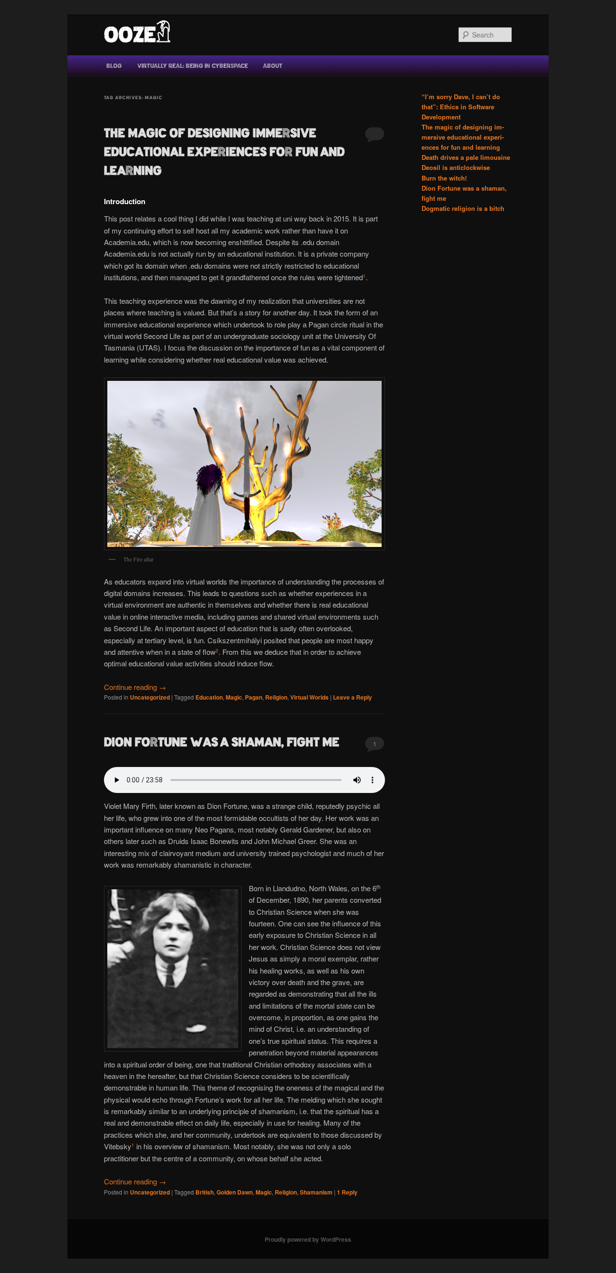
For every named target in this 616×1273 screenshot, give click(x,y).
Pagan (253, 697)
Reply (347, 1192)
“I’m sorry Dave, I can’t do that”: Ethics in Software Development (461, 106)
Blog (114, 65)
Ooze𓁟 (137, 35)
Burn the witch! (444, 177)
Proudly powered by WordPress (308, 1239)
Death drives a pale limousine (466, 157)
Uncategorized (150, 697)
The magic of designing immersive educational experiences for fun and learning (224, 152)
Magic (234, 697)
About (272, 65)
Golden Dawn (235, 1192)
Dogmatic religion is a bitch (463, 208)
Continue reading (135, 687)
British (204, 1192)
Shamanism (316, 1192)
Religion (276, 697)
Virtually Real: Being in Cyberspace (192, 65)
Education (209, 697)
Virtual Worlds (309, 697)
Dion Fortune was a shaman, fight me (221, 742)
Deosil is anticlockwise (456, 167)
